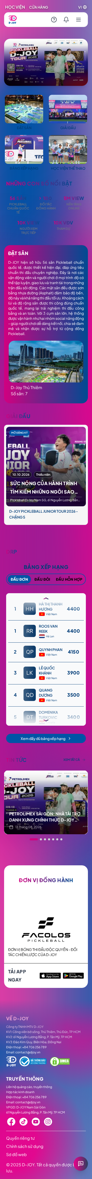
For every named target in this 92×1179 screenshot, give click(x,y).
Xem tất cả (71, 760)
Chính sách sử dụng (24, 1146)
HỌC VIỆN (15, 7)
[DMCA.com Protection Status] (60, 1061)
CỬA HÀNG (38, 7)
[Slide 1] (31, 839)
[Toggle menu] (78, 20)
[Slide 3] (42, 839)
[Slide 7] (61, 839)
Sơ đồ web (16, 1154)
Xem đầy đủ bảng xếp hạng (43, 738)
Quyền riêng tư (20, 1138)
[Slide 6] (57, 839)
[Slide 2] (35, 839)
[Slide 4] (49, 839)
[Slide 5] (53, 839)
